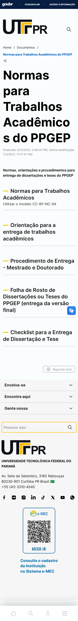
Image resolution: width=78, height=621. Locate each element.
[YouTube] (62, 497)
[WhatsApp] (72, 497)
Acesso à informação (62, 4)
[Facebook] (4, 497)
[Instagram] (23, 497)
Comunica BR (32, 4)
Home (7, 47)
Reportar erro (62, 369)
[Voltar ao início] (25, 448)
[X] (52, 497)
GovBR (7, 4)
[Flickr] (13, 497)
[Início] (27, 28)
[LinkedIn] (33, 497)
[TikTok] (43, 497)
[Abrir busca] (69, 29)
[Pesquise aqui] (70, 427)
